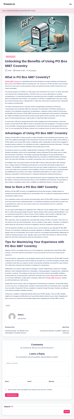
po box (7, 305)
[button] (22, 318)
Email (30, 381)
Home (4, 10)
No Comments (32, 70)
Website (51, 381)
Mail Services (10, 56)
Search (7, 406)
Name (7, 381)
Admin (21, 315)
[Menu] (70, 4)
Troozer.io (9, 4)
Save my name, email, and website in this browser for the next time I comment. (30, 389)
